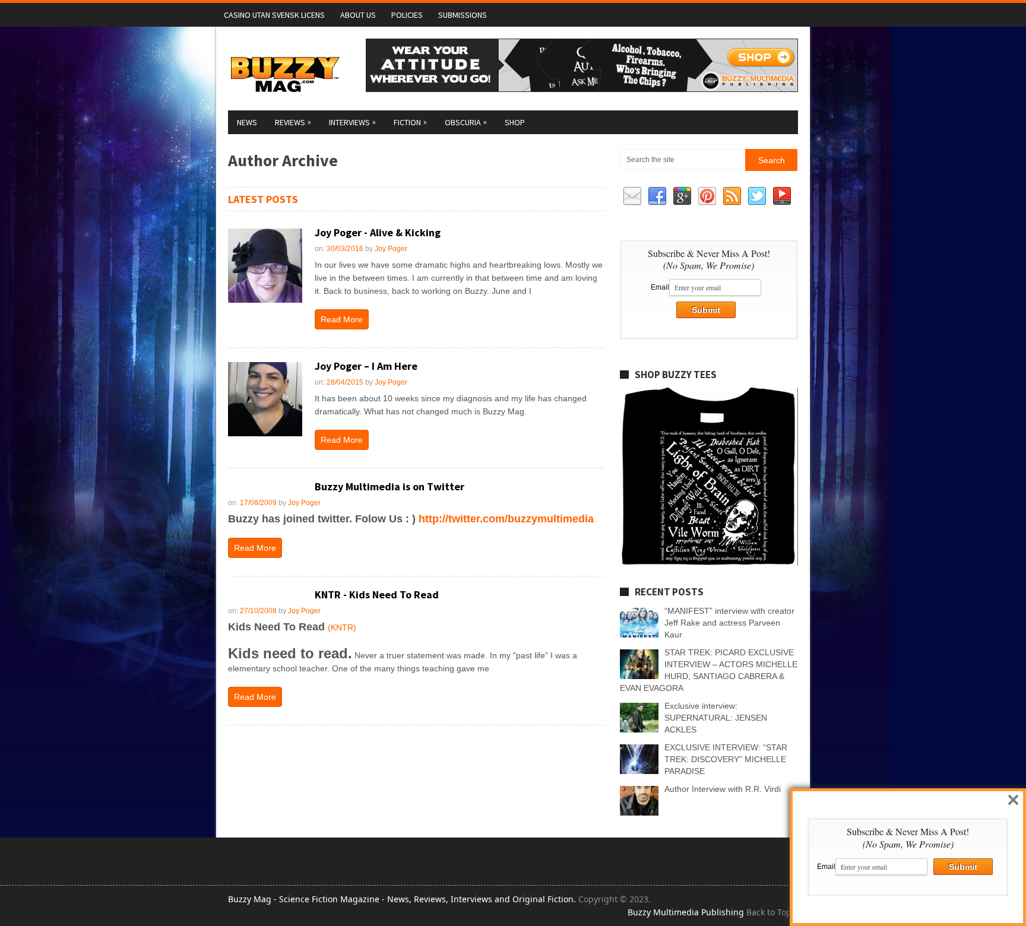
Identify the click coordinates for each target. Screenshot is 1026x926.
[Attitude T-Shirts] (582, 89)
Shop (515, 122)
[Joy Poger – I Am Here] (265, 399)
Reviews (293, 122)
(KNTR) (342, 627)
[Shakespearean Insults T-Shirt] (709, 562)
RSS (732, 196)
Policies (407, 14)
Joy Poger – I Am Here (366, 366)
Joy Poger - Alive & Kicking (378, 232)
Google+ (682, 196)
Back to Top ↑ (772, 912)
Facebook (657, 196)
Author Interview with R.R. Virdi (722, 789)
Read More (342, 319)
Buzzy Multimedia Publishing (686, 912)
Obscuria (466, 122)
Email (632, 196)
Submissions (462, 14)
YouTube (781, 196)
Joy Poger (391, 249)
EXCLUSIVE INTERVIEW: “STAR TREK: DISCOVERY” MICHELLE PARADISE (725, 759)
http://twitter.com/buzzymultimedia (506, 519)
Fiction (410, 122)
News (247, 122)
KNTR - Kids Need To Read (377, 594)
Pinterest (707, 196)
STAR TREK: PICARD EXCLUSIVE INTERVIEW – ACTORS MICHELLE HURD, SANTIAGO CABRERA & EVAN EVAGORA (708, 670)
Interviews (352, 122)
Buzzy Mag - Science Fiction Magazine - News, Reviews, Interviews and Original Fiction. (402, 899)
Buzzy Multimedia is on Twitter (389, 486)
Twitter (757, 196)
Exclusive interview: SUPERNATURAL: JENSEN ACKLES (715, 717)
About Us (358, 14)
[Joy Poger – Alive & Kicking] (265, 266)
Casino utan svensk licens (274, 14)
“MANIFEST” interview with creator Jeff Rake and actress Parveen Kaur (729, 622)
